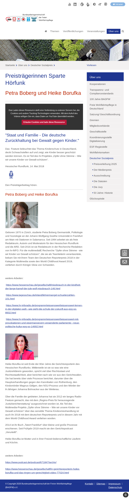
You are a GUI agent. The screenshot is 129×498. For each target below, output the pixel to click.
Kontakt (89, 483)
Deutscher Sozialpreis (42, 65)
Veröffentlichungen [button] (73, 31)
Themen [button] (54, 31)
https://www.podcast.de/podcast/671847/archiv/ (30, 462)
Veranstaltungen (96, 31)
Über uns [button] (114, 31)
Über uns (22, 65)
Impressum (114, 483)
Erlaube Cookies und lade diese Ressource (44, 122)
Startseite (10, 65)
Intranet (119, 4)
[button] (122, 31)
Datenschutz (115, 487)
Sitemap (100, 483)
